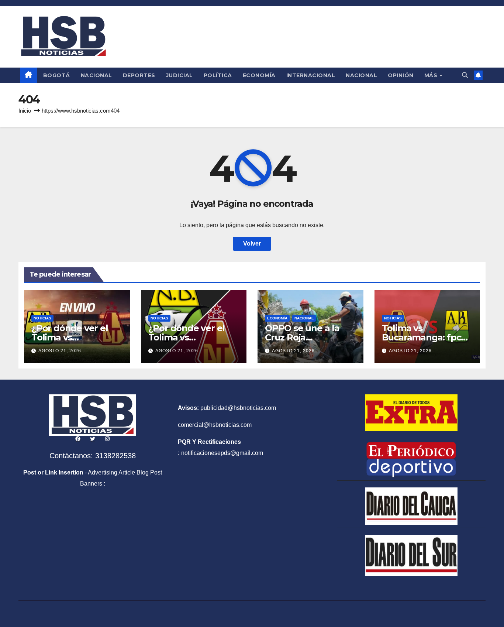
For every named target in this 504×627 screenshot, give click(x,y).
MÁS (431, 75)
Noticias (42, 318)
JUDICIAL (179, 75)
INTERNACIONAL (310, 75)
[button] (465, 75)
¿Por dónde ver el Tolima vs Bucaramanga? (69, 337)
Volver (252, 243)
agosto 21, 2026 (59, 350)
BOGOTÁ (56, 75)
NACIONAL (96, 75)
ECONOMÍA (259, 75)
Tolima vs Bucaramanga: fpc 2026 (421, 337)
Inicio (24, 110)
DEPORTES (139, 75)
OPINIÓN (401, 75)
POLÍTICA (218, 75)
